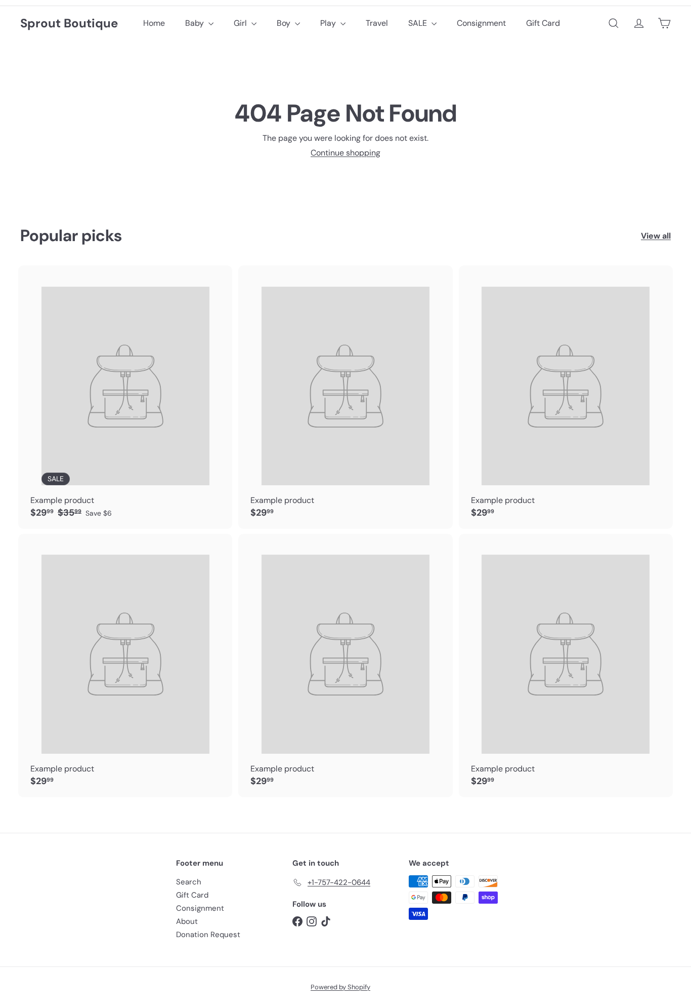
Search (188, 882)
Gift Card (543, 23)
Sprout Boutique (69, 23)
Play (329, 23)
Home (154, 23)
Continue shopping (345, 152)
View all (656, 236)
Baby (195, 23)
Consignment (481, 23)
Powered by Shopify (340, 987)
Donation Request (208, 934)
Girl (241, 23)
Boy (284, 23)
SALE (418, 23)
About (187, 921)
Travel (377, 23)
